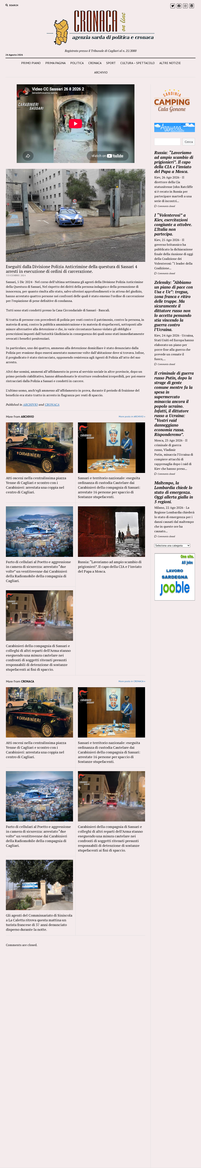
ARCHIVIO (101, 72)
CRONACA (94, 63)
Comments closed (166, 206)
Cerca (189, 142)
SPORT (111, 63)
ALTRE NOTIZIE (170, 63)
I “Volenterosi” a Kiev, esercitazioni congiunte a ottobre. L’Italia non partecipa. (173, 224)
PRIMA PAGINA (55, 63)
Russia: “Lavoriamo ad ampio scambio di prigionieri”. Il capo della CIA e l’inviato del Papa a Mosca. (110, 566)
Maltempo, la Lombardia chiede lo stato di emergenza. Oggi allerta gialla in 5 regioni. (173, 492)
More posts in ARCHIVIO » (132, 416)
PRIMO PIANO (31, 63)
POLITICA (77, 63)
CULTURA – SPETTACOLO (137, 63)
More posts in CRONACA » (132, 681)
